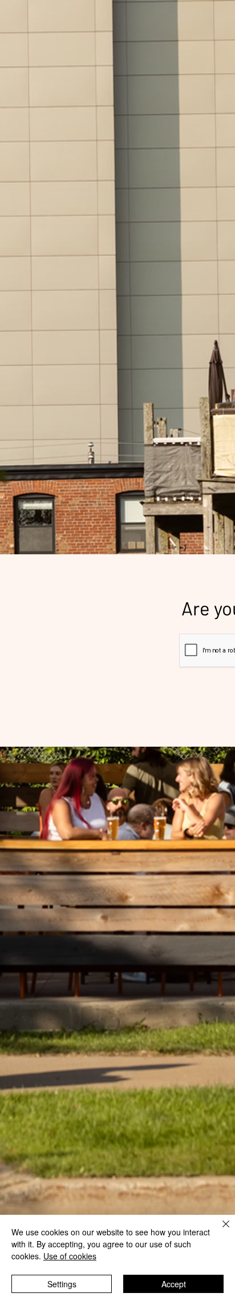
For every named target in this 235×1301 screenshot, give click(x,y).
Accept (173, 1284)
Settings (61, 1284)
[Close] (219, 1230)
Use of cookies (69, 1256)
